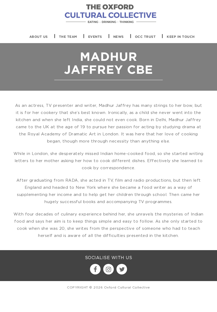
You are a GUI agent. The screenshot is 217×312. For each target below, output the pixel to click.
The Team (68, 36)
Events (95, 36)
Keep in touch (181, 36)
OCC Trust (145, 36)
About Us (38, 36)
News (118, 36)
